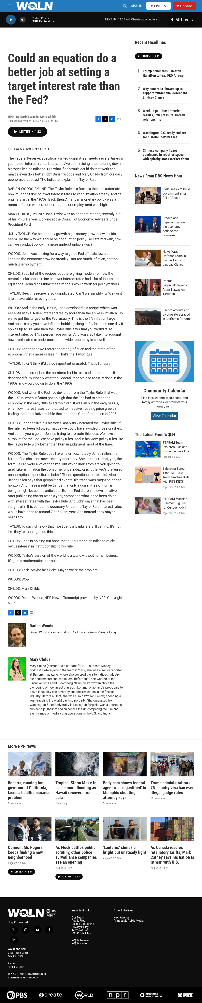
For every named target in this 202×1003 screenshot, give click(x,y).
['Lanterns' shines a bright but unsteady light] (125, 829)
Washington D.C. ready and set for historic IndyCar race (164, 135)
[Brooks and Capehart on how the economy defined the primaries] (148, 224)
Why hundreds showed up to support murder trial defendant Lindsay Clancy (165, 93)
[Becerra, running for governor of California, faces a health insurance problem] (29, 764)
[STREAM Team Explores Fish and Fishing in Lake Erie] (148, 449)
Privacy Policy (80, 927)
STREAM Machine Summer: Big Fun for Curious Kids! (175, 503)
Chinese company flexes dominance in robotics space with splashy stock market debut (166, 154)
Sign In (136, 5)
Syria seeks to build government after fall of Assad (176, 193)
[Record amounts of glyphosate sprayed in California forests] (148, 316)
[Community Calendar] (164, 361)
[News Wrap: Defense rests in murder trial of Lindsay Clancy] (148, 258)
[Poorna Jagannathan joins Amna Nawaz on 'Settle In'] (148, 287)
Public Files (78, 920)
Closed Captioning (83, 923)
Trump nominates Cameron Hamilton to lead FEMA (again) (165, 73)
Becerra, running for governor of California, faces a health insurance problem (29, 790)
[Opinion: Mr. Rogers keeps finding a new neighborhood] (29, 829)
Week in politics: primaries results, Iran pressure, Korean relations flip (164, 115)
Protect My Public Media (129, 920)
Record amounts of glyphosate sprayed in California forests (176, 314)
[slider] (29, 19)
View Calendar (164, 415)
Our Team (78, 917)
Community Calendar (164, 391)
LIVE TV (160, 6)
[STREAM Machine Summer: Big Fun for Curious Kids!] (148, 505)
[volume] (22, 19)
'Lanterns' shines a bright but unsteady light (124, 850)
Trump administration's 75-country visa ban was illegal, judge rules (172, 787)
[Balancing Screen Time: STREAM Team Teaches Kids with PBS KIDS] (148, 475)
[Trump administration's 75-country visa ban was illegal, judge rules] (172, 764)
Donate (186, 6)
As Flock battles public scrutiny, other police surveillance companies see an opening (76, 855)
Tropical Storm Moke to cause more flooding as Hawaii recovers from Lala (75, 790)
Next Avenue (122, 917)
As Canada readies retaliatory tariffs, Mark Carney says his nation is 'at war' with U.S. (172, 855)
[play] (11, 19)
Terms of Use (80, 930)
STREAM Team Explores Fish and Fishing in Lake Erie (176, 447)
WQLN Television (82, 940)
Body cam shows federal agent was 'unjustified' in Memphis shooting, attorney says (124, 790)
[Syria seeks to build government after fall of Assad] (148, 195)
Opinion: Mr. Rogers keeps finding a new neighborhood (25, 852)
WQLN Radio (79, 943)
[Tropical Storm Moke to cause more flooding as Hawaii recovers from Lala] (77, 764)
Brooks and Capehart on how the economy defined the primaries (174, 226)
